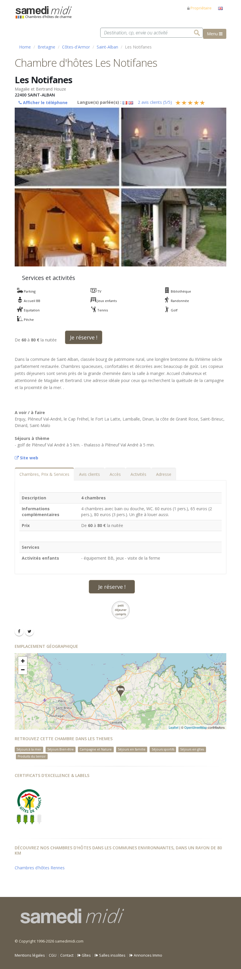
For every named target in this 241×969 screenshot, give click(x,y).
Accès (115, 474)
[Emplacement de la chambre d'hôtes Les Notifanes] (120, 691)
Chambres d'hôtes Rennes (40, 867)
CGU (52, 955)
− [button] (23, 669)
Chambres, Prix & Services (44, 474)
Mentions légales (30, 955)
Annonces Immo (147, 955)
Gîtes (86, 955)
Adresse (163, 474)
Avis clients (89, 474)
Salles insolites (111, 955)
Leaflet (173, 727)
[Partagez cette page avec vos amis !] (19, 631)
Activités (138, 474)
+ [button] (23, 661)
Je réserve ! (83, 337)
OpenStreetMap (195, 727)
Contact (66, 955)
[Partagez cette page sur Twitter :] (29, 631)
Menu (213, 33)
